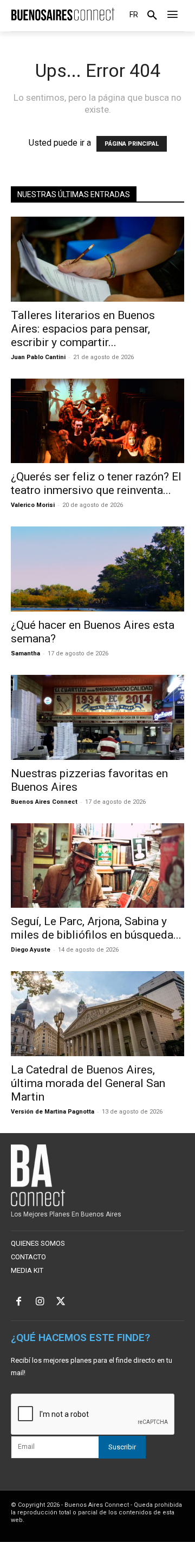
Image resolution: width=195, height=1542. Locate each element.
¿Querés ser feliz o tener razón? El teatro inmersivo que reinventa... (96, 483)
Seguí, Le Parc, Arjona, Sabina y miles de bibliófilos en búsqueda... (96, 928)
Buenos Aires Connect (44, 801)
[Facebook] (19, 1302)
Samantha (25, 653)
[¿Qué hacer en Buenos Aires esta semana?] (97, 568)
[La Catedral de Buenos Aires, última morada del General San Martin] (97, 1013)
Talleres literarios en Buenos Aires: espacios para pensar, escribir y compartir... (83, 329)
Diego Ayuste (30, 949)
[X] (61, 1302)
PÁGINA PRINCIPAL (132, 143)
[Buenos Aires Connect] (63, 14)
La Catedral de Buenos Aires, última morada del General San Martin (88, 1083)
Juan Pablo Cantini (38, 357)
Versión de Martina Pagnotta (52, 1111)
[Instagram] (40, 1302)
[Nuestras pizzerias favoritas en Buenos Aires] (97, 717)
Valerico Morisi (33, 505)
